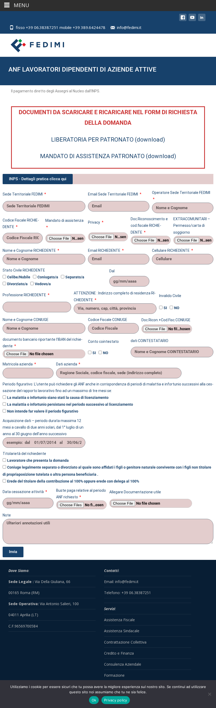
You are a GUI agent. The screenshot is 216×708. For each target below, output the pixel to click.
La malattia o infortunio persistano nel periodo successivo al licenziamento (70, 404)
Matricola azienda (18, 364)
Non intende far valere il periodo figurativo (42, 411)
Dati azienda (67, 364)
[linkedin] (201, 19)
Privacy (94, 222)
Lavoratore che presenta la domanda (38, 460)
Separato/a (74, 277)
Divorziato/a (17, 284)
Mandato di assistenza (64, 220)
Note (7, 515)
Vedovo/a (43, 284)
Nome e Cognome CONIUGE (25, 320)
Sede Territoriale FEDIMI (23, 194)
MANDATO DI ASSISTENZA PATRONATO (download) (108, 156)
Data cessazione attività (24, 492)
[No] (209, 694)
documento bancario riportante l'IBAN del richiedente (42, 342)
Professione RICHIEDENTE (25, 295)
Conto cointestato (103, 341)
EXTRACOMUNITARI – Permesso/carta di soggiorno (191, 225)
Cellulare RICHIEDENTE (171, 250)
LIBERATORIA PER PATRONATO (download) (108, 139)
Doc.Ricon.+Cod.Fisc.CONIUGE (165, 320)
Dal (112, 271)
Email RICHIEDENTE (104, 250)
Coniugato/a (47, 277)
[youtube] (192, 19)
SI (165, 308)
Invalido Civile (170, 296)
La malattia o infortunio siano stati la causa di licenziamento (58, 397)
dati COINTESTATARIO (149, 341)
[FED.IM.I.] (33, 44)
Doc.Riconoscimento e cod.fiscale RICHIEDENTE (149, 225)
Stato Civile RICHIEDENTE (24, 270)
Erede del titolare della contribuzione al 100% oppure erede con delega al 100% (73, 481)
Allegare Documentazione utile (135, 492)
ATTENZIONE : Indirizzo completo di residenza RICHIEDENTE (115, 296)
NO (176, 308)
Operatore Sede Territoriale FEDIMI (181, 192)
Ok (94, 700)
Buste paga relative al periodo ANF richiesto (81, 493)
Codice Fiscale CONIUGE (107, 320)
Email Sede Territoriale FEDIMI (113, 194)
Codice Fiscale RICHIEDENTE (21, 223)
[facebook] (182, 19)
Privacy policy (115, 700)
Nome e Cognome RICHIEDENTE (30, 250)
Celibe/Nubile (18, 277)
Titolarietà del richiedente (24, 453)
